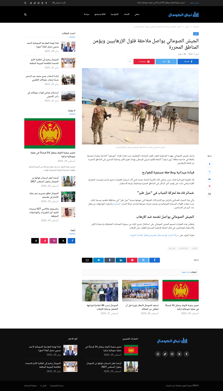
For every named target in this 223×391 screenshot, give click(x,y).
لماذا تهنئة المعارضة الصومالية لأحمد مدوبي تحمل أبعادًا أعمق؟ (43, 45)
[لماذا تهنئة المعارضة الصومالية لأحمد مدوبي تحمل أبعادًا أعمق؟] (68, 46)
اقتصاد (126, 14)
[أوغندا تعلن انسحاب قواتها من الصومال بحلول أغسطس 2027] (68, 181)
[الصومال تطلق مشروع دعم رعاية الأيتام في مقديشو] (68, 196)
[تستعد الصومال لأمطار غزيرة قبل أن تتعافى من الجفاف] (140, 290)
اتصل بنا (43, 385)
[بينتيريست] (209, 186)
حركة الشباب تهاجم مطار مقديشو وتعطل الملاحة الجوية (154, 235)
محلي (137, 14)
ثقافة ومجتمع (100, 14)
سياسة (86, 14)
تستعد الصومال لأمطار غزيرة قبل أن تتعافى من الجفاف (141, 307)
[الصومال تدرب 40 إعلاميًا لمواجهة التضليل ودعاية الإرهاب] (100, 290)
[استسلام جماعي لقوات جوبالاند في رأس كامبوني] (68, 96)
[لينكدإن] (209, 179)
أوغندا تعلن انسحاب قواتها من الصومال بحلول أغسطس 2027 (44, 180)
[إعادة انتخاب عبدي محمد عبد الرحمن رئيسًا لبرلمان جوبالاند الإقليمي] (68, 79)
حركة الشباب (183, 248)
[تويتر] (209, 171)
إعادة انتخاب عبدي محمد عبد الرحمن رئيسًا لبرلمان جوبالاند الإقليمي (42, 78)
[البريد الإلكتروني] (209, 194)
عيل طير (172, 248)
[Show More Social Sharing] (130, 61)
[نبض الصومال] (183, 14)
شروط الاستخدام (30, 385)
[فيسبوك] (209, 164)
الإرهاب (194, 248)
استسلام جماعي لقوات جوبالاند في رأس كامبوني (43, 94)
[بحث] (25, 14)
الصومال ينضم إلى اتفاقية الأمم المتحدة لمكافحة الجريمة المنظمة (44, 61)
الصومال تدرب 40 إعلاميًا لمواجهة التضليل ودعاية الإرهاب (102, 307)
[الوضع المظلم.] (25, 3)
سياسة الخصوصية (57, 385)
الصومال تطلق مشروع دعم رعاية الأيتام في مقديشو (44, 195)
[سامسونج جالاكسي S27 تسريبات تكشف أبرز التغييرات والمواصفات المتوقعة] (68, 212)
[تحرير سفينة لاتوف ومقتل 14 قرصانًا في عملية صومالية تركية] (180, 290)
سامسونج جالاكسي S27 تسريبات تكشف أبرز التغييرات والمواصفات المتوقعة (44, 212)
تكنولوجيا (115, 14)
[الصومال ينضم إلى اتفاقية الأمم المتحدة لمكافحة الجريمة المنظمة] (68, 63)
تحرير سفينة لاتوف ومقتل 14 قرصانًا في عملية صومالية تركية (161, 2)
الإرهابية (117, 204)
